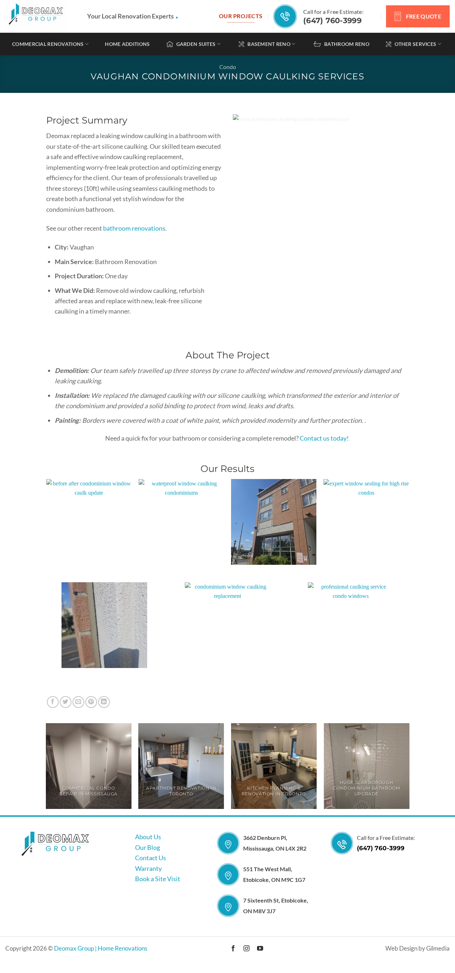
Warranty (148, 868)
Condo (227, 66)
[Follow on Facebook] (233, 948)
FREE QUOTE (423, 16)
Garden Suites (196, 44)
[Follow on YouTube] (260, 948)
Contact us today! (324, 438)
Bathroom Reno (346, 44)
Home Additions (127, 44)
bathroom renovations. (135, 228)
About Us (148, 837)
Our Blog (147, 847)
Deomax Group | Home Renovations (100, 948)
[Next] (408, 768)
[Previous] (46, 768)
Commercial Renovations (48, 44)
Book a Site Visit (157, 879)
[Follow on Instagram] (246, 948)
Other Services (415, 44)
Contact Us (150, 858)
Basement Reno (268, 44)
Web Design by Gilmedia (417, 948)
